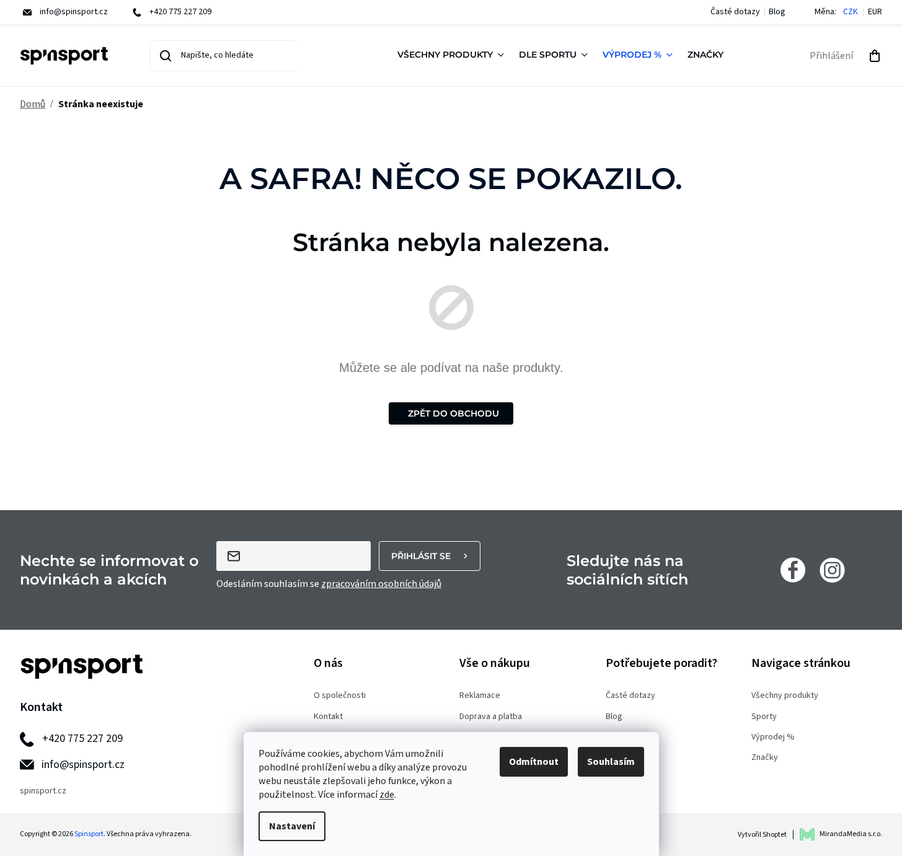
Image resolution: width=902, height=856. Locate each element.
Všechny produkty (784, 696)
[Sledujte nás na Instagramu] (832, 569)
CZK (850, 12)
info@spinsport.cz (83, 764)
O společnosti (340, 696)
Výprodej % (773, 737)
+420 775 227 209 (82, 738)
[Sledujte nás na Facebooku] (792, 569)
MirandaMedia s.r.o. (851, 834)
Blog (777, 12)
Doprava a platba (490, 717)
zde (386, 794)
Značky (764, 758)
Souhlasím (611, 762)
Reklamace (479, 696)
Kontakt (328, 717)
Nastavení (292, 826)
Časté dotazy (735, 12)
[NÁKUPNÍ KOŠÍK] (874, 55)
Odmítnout (534, 762)
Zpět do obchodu (453, 413)
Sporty (764, 717)
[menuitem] (453, 55)
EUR (875, 12)
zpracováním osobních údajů (381, 584)
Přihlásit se (421, 556)
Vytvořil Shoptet (762, 834)
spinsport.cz (43, 791)
